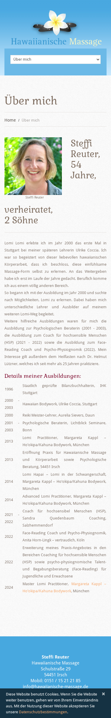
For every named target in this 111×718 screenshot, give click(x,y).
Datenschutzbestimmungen (43, 712)
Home (10, 120)
